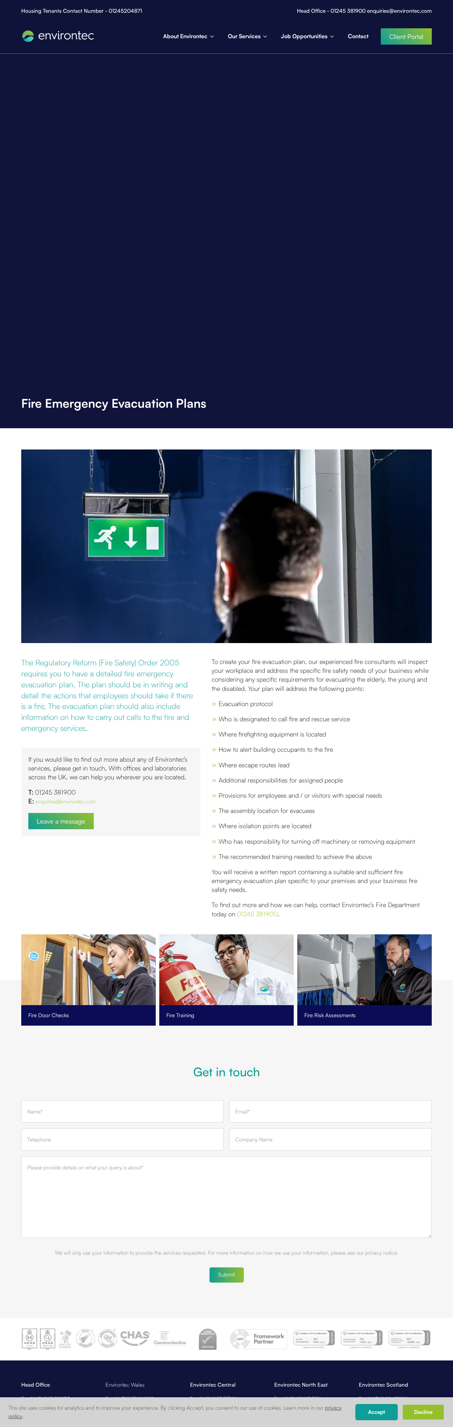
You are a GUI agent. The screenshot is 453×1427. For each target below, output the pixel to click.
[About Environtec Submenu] (214, 36)
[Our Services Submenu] (267, 36)
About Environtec (185, 36)
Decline (423, 1412)
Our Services (244, 36)
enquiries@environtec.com (66, 801)
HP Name (22, 1041)
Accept (376, 1412)
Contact (358, 36)
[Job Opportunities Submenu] (334, 36)
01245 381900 (257, 914)
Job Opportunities (304, 36)
